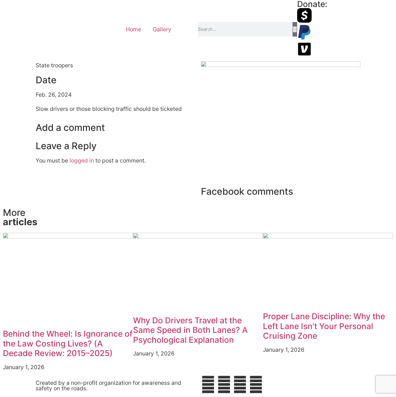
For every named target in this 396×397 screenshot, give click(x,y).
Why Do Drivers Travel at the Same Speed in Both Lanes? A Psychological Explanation (190, 330)
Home (133, 29)
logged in (82, 160)
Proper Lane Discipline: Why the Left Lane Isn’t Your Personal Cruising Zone (324, 326)
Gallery (162, 29)
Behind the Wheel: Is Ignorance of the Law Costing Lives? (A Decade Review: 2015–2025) (67, 343)
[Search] (295, 29)
